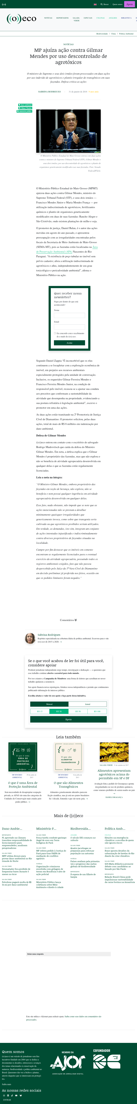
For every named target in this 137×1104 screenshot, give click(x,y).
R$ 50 (78, 711)
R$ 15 (39, 711)
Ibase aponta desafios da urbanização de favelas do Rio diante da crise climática (119, 853)
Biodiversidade (102, 33)
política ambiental (115, 828)
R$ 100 (97, 711)
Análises (113, 18)
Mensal (49, 704)
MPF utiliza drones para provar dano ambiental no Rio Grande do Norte (17, 858)
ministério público (25, 111)
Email (56, 321)
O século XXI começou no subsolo (83, 839)
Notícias (48, 18)
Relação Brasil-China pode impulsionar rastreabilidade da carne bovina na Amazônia (120, 879)
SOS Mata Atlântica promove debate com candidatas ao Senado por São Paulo (119, 866)
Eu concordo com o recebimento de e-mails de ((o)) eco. (70, 335)
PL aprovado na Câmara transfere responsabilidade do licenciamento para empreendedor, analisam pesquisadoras (17, 842)
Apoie (129, 4)
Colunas (100, 18)
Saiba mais (6, 1084)
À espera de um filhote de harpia (83, 875)
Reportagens (62, 18)
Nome (56, 310)
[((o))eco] (22, 19)
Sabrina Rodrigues (49, 91)
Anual (87, 704)
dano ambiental (26, 105)
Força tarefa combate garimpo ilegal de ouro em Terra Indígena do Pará (51, 840)
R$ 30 (59, 711)
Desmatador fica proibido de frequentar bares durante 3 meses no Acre (16, 871)
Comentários (67, 620)
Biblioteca (126, 18)
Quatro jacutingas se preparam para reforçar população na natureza (82, 851)
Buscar (106, 4)
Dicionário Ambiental (17, 776)
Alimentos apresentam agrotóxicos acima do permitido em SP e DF (114, 774)
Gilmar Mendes (26, 108)
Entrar (7, 1099)
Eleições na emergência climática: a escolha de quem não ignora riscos (119, 840)
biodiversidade (81, 828)
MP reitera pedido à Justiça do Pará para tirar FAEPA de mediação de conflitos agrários (51, 854)
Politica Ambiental (126, 33)
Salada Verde (76, 19)
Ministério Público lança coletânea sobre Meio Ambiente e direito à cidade (49, 884)
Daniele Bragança (114, 797)
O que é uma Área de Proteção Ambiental (22, 785)
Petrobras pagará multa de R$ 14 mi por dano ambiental (16, 883)
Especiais (88, 18)
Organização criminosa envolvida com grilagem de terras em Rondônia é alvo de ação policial (50, 870)
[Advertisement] (120, 426)
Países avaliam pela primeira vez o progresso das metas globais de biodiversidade (85, 864)
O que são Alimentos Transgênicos (68, 785)
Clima (113, 33)
